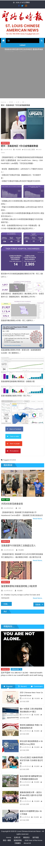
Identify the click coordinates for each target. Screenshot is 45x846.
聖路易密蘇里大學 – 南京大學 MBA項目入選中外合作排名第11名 (31, 795)
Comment (38, 686)
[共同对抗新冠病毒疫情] (22, 483)
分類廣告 (18, 843)
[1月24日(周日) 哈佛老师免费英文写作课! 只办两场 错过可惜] (10, 762)
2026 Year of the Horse (33, 840)
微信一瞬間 (7, 840)
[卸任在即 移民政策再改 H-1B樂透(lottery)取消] (10, 746)
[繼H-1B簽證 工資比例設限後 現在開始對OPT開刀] (10, 713)
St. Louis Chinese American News (22, 28)
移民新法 (26, 837)
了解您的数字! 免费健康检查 (12, 667)
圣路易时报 (5, 143)
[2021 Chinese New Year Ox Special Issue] (10, 697)
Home (8, 837)
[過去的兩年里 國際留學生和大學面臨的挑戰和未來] (10, 781)
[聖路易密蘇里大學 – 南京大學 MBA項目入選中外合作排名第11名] (10, 797)
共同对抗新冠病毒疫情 (12, 503)
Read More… (38, 518)
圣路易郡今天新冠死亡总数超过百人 (18, 545)
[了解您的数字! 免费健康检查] (22, 646)
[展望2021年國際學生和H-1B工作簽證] (10, 815)
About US (27, 843)
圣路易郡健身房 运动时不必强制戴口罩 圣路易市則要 (39, 604)
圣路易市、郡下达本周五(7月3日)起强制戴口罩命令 (8, 604)
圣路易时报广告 (16, 664)
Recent (24, 686)
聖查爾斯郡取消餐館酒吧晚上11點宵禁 (19, 586)
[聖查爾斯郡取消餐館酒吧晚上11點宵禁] (16, 570)
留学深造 (36, 837)
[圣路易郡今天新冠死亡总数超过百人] (16, 529)
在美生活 (27, 664)
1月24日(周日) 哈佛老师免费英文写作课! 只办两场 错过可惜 (31, 760)
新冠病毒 (13, 460)
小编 (19, 508)
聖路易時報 (18, 840)
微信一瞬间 (5, 500)
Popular (9, 686)
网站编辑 (18, 150)
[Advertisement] (22, 75)
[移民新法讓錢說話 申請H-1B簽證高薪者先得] (10, 729)
